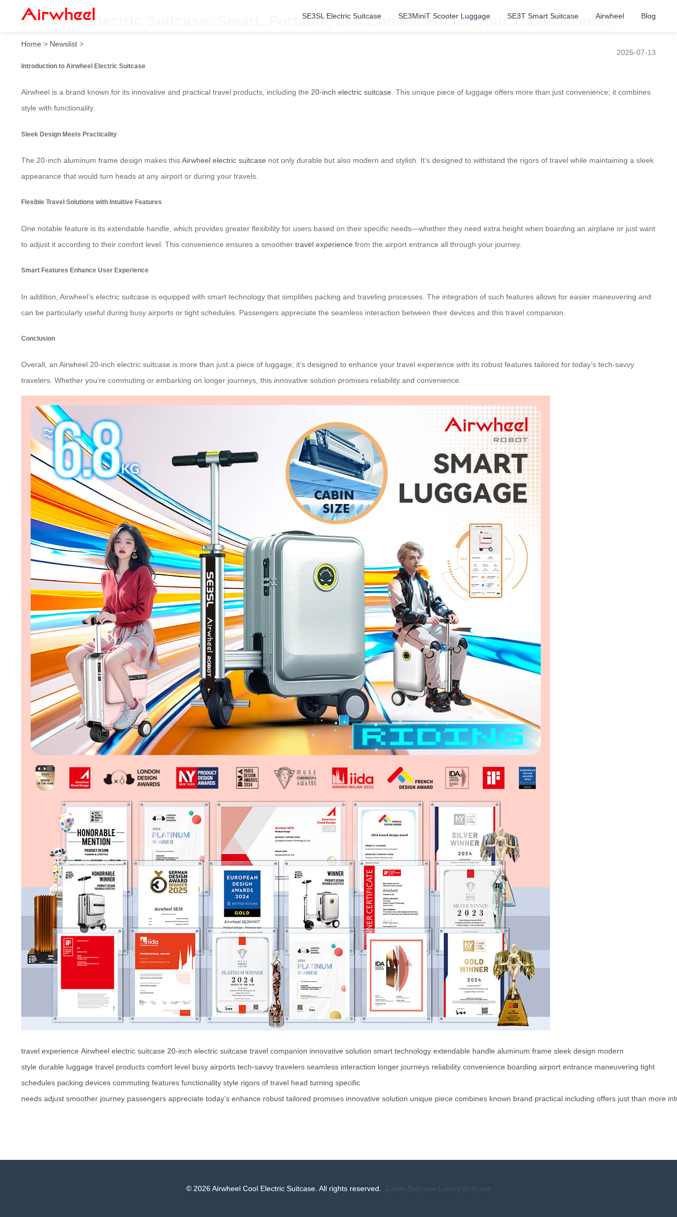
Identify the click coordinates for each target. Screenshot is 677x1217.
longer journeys (403, 1067)
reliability (446, 1067)
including (579, 1098)
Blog (648, 16)
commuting (131, 1082)
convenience (484, 1067)
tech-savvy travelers (271, 1067)
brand (523, 1098)
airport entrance (565, 1067)
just (623, 1098)
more (657, 1098)
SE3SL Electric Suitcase (341, 16)
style (231, 1082)
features (165, 1082)
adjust (54, 1098)
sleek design (575, 1051)
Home (31, 44)
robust (273, 1098)
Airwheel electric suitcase (224, 160)
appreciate (186, 1098)
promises (328, 1098)
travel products (120, 1067)
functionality (201, 1082)
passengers (146, 1098)
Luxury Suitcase (464, 1188)
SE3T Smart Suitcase (543, 16)
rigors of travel (265, 1082)
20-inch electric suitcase (351, 92)
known (500, 1098)
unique (421, 1098)
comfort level (168, 1067)
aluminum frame (524, 1051)
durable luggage (66, 1067)
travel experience (324, 244)
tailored (298, 1098)
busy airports (213, 1067)
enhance (246, 1098)
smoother (82, 1098)
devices (98, 1082)
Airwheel (610, 16)
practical (549, 1098)
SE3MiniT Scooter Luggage (444, 16)
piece (444, 1098)
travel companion (278, 1051)
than (639, 1098)
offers (606, 1098)
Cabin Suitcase (411, 1188)
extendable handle (464, 1051)
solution (395, 1098)
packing (70, 1082)
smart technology (402, 1051)
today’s (218, 1098)
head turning (312, 1082)
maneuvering (616, 1067)
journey (112, 1098)
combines (471, 1098)
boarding (522, 1067)
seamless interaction (341, 1067)
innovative (363, 1098)
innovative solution (340, 1051)
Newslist (63, 44)
